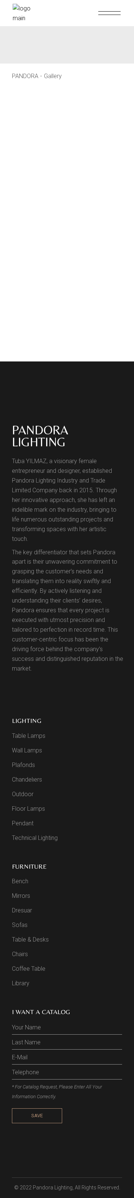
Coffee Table (28, 968)
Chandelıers (27, 779)
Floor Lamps (28, 808)
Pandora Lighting (53, 1188)
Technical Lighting (35, 837)
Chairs (20, 954)
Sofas (20, 924)
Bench (20, 881)
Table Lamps (28, 735)
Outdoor (23, 794)
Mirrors (21, 895)
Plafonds (23, 765)
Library (20, 983)
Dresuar (22, 910)
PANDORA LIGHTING (40, 435)
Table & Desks (30, 939)
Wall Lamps (27, 750)
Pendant (23, 823)
